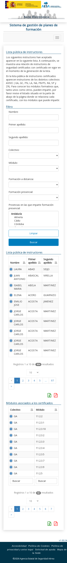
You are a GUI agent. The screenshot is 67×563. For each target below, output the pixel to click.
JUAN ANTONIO (19, 277)
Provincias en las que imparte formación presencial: (31, 206)
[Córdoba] (33, 224)
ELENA (17, 295)
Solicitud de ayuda (45, 549)
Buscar (33, 242)
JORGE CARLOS (18, 313)
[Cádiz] (33, 220)
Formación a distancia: (21, 179)
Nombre (14, 262)
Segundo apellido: (18, 137)
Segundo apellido (48, 261)
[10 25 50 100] (32, 371)
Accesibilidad (19, 546)
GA (15, 416)
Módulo (40, 409)
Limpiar (33, 233)
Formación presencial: (21, 192)
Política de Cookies (39, 546)
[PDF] (56, 395)
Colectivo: (14, 150)
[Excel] (49, 395)
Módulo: (13, 162)
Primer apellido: (17, 124)
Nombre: (13, 111)
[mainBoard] (57, 37)
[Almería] (33, 217)
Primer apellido (32, 261)
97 (52, 380)
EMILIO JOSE (18, 303)
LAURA (18, 269)
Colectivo (15, 409)
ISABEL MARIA (18, 287)
